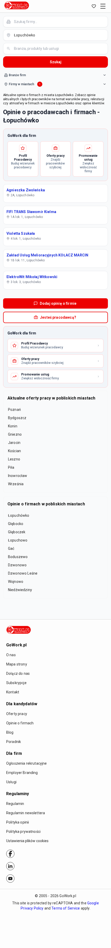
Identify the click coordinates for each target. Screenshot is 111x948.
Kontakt (12, 692)
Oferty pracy (16, 714)
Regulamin (15, 804)
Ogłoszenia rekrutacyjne (26, 763)
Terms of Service (65, 908)
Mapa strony (16, 664)
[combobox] (59, 21)
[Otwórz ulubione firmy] (93, 6)
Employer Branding (22, 773)
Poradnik (13, 742)
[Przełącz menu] (103, 6)
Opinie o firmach (20, 723)
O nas (11, 655)
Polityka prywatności (23, 831)
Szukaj (55, 62)
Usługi (11, 782)
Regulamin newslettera (25, 813)
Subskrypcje (16, 683)
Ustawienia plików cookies (27, 841)
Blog (10, 732)
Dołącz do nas (18, 673)
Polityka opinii (17, 822)
